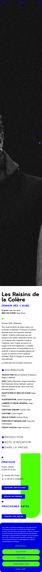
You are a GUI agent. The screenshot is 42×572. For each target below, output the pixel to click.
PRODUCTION (14, 437)
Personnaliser (21, 564)
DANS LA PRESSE (16, 447)
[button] (2, 143)
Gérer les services (20, 545)
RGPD (24, 569)
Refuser (21, 558)
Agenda (3, 2)
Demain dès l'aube (15, 305)
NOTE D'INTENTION (18, 442)
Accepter (21, 551)
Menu (39, 2)
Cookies (17, 569)
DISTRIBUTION (14, 370)
